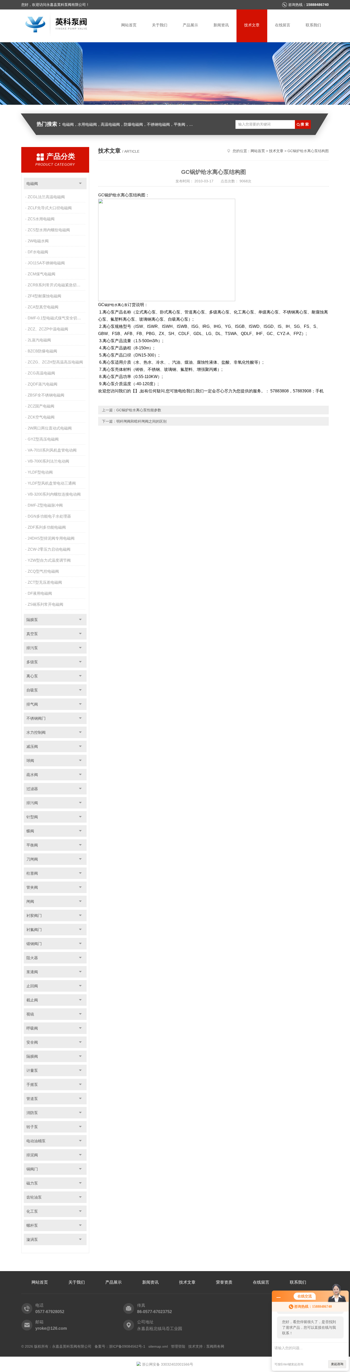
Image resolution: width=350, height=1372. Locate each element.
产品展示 (190, 25)
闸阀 (30, 901)
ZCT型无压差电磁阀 (45, 582)
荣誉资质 (224, 1282)
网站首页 (129, 25)
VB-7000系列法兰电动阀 (48, 461)
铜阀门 (32, 1169)
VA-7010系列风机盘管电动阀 (52, 450)
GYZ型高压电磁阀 (43, 439)
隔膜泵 (32, 619)
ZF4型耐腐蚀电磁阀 (44, 296)
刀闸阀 (32, 859)
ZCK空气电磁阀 (41, 417)
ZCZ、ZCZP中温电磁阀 (48, 329)
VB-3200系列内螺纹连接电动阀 (54, 494)
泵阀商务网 (215, 1346)
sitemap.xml (158, 1346)
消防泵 (32, 1113)
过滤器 (32, 789)
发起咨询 (337, 1364)
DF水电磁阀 (38, 252)
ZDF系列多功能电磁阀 (47, 527)
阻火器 (32, 958)
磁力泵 (32, 1183)
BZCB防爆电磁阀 (42, 351)
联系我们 (313, 25)
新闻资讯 (221, 25)
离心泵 (32, 676)
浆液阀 (32, 972)
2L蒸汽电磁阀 (39, 340)
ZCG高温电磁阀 (41, 373)
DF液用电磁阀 (40, 593)
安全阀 (32, 1042)
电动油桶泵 (36, 1141)
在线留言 (282, 25)
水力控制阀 (36, 732)
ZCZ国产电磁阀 (41, 406)
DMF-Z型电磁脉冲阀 (45, 505)
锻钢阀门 (34, 943)
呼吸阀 (32, 1028)
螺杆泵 (32, 1225)
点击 (80, 183)
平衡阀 (32, 845)
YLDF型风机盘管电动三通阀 (52, 483)
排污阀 (32, 803)
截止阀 (32, 1000)
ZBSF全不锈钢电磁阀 (46, 395)
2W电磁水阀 (38, 241)
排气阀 (32, 704)
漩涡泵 (32, 1239)
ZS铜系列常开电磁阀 (45, 604)
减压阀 (32, 746)
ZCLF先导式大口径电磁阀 (50, 208)
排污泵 (32, 648)
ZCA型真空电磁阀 (43, 307)
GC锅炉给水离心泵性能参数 (138, 410)
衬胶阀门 (34, 915)
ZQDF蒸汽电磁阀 (42, 384)
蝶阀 (30, 831)
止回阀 (32, 986)
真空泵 (32, 634)
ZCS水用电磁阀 (41, 219)
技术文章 (252, 25)
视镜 (30, 1014)
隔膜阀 (32, 1056)
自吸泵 (32, 690)
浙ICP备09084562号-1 (127, 1346)
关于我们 (159, 25)
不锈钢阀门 (36, 718)
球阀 (30, 760)
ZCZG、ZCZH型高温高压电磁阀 (55, 362)
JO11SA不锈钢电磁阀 (46, 263)
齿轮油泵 (34, 1197)
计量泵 (32, 1070)
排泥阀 (32, 1155)
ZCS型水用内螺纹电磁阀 (49, 230)
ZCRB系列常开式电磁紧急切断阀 (56, 285)
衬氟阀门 (34, 929)
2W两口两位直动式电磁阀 (50, 428)
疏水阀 (32, 774)
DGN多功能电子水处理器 (49, 516)
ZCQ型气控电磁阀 (43, 571)
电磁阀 (32, 183)
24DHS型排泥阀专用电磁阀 (51, 538)
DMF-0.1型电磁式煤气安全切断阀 (56, 318)
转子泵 (32, 1127)
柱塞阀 (32, 873)
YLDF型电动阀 (40, 472)
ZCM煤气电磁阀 (41, 274)
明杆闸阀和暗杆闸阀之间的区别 (141, 421)
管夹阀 (32, 887)
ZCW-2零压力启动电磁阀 (49, 549)
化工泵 (32, 1211)
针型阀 (32, 817)
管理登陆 (178, 1346)
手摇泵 (32, 1084)
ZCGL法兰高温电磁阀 (46, 197)
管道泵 (32, 1098)
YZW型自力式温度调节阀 (49, 560)
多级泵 (32, 662)
